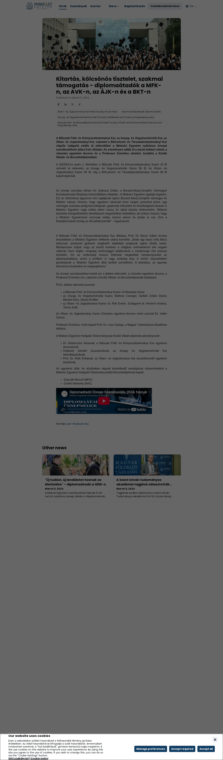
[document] (111, 747)
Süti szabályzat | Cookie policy (28, 758)
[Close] (215, 739)
